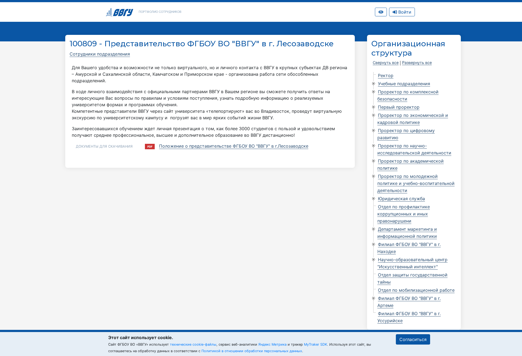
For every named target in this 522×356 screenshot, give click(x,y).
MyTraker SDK (315, 344)
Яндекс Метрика (272, 344)
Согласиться (413, 339)
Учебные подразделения (404, 83)
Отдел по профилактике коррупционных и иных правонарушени (403, 214)
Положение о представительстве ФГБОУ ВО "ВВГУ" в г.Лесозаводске (233, 146)
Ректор (385, 75)
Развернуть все (417, 62)
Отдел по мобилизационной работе (416, 290)
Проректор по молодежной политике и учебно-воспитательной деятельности (416, 183)
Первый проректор (399, 107)
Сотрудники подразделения (100, 54)
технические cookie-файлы (193, 344)
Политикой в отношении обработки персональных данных (251, 351)
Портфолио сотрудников (160, 12)
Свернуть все (386, 62)
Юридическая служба (401, 198)
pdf (150, 146)
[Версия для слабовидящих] (381, 12)
